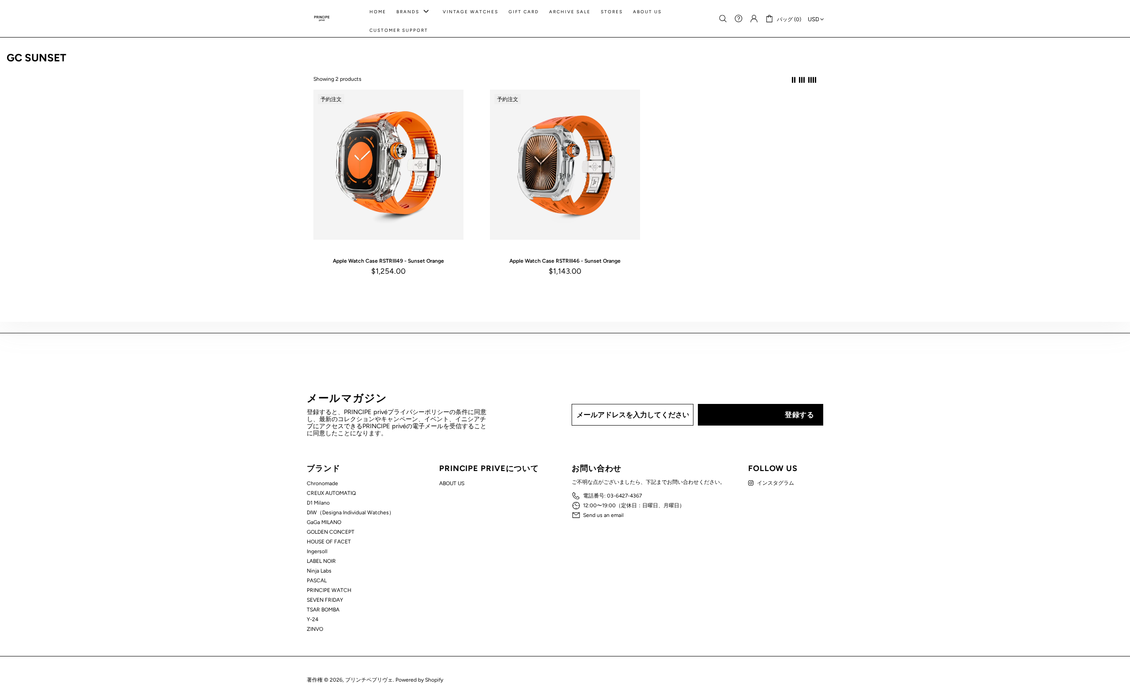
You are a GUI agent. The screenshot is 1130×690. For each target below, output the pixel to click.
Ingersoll (317, 551)
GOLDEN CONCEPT (330, 532)
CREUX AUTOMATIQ (331, 493)
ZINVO (315, 629)
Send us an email (603, 515)
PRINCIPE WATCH (329, 590)
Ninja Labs (319, 571)
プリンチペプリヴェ (322, 18)
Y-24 (312, 619)
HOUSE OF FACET (329, 542)
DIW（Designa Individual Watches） (350, 512)
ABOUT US (451, 483)
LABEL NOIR (321, 561)
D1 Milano (318, 503)
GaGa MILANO (324, 522)
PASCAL (317, 580)
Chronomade (322, 483)
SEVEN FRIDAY (325, 600)
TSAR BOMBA (323, 610)
